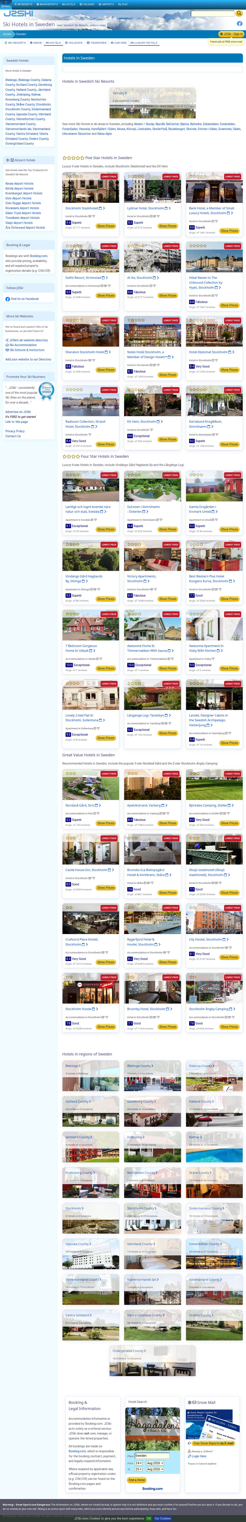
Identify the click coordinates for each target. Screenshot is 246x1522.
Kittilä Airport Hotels (19, 188)
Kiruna (121, 129)
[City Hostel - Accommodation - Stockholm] (214, 918)
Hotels (7, 34)
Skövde (191, 129)
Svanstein (225, 129)
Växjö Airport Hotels (19, 223)
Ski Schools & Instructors (26, 350)
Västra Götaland (77, 1315)
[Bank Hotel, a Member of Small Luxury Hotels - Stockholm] (214, 187)
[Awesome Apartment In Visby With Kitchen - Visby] (214, 625)
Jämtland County (78, 1137)
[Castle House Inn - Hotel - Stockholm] (90, 849)
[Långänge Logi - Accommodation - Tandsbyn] (152, 694)
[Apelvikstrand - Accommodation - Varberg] (152, 784)
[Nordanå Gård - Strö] (90, 784)
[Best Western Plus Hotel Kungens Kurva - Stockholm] (214, 555)
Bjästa (184, 124)
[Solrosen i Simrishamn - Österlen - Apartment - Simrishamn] (152, 486)
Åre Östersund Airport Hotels (25, 227)
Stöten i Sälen (207, 129)
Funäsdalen (227, 124)
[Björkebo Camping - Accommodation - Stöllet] (214, 784)
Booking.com (38, 256)
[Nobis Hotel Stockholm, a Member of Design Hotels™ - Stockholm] (152, 331)
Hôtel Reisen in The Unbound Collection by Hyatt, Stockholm (205, 283)
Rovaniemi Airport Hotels (22, 208)
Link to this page (16, 422)
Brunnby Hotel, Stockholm (146, 1009)
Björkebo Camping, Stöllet (208, 805)
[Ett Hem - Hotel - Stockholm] (152, 400)
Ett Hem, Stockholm (142, 421)
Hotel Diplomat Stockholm (208, 352)
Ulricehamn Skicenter (76, 134)
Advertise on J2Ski (18, 412)
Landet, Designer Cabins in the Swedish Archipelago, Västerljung (208, 720)
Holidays (75, 42)
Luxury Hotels (145, 42)
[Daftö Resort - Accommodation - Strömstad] (90, 257)
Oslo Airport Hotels (18, 198)
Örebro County (200, 1315)
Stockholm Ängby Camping (209, 1009)
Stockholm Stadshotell (82, 208)
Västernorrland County (82, 1279)
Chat (125, 4)
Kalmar (194, 1137)
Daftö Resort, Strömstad (84, 278)
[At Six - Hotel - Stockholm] (152, 257)
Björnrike (196, 124)
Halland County (200, 1101)
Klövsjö (131, 129)
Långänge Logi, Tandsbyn (146, 715)
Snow (37, 42)
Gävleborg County (140, 1101)
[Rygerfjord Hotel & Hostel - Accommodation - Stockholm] (152, 918)
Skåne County (199, 1173)
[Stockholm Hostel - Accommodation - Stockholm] (90, 988)
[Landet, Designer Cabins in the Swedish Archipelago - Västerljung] (214, 694)
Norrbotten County (141, 1173)
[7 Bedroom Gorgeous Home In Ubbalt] (90, 625)
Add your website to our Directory (28, 359)
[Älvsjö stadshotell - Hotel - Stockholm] (214, 849)
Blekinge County (139, 1066)
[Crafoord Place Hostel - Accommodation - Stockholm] (90, 918)
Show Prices (105, 226)
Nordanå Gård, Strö (80, 805)
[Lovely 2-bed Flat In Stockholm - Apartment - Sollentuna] (90, 694)
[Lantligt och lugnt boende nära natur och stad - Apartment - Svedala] (90, 486)
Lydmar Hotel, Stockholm (146, 208)
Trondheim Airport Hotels (22, 218)
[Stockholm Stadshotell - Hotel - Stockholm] (90, 187)
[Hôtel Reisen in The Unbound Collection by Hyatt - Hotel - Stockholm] (214, 257)
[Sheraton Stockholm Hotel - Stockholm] (90, 331)
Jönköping (134, 1137)
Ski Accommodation (23, 345)
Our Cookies (163, 1518)
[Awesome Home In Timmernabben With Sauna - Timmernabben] (152, 625)
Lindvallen (144, 129)
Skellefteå (159, 129)
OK (149, 1518)
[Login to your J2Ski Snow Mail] (212, 1424)
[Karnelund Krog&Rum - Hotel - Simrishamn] (214, 400)
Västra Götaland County (144, 1315)
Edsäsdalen (210, 124)
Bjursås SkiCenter (167, 124)
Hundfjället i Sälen (103, 129)
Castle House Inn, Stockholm (87, 870)
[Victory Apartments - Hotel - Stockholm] (152, 555)
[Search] (239, 13)
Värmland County (140, 1244)
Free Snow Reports (213, 1443)
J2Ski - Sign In (233, 34)
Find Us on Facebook (24, 299)
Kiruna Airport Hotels (19, 183)
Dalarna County (200, 1066)
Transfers (98, 42)
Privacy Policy (15, 431)
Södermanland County (205, 1208)
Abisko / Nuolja (144, 124)
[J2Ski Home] (18, 16)
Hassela (84, 129)
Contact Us (13, 436)
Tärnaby (118, 93)
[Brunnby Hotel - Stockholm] (152, 988)
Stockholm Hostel (79, 1009)
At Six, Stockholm (140, 278)
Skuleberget (176, 129)
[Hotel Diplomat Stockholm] (214, 331)
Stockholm (73, 1208)
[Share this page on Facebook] (239, 25)
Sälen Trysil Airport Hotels (23, 213)
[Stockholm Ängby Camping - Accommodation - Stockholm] (214, 988)
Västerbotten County (204, 1244)
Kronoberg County (79, 1173)
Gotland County (77, 1101)
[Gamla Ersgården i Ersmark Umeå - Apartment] (214, 486)
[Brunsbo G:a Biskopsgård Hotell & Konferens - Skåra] (152, 849)
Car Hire (120, 42)
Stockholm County (140, 1208)
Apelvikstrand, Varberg (144, 805)
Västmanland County (204, 1279)
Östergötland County (128, 1351)
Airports (108, 4)
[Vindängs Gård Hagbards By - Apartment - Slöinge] (90, 555)
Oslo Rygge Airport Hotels (23, 203)
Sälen (236, 129)
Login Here (198, 1456)
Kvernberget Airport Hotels (23, 193)
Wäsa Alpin (104, 134)
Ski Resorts (16, 42)
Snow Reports (49, 4)
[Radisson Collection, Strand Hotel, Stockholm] (90, 400)
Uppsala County (77, 1244)
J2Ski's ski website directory (28, 340)
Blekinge (72, 1066)
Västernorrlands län (141, 1279)
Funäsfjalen (70, 129)
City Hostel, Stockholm (206, 939)
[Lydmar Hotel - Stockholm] (152, 187)
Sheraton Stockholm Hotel (85, 352)
